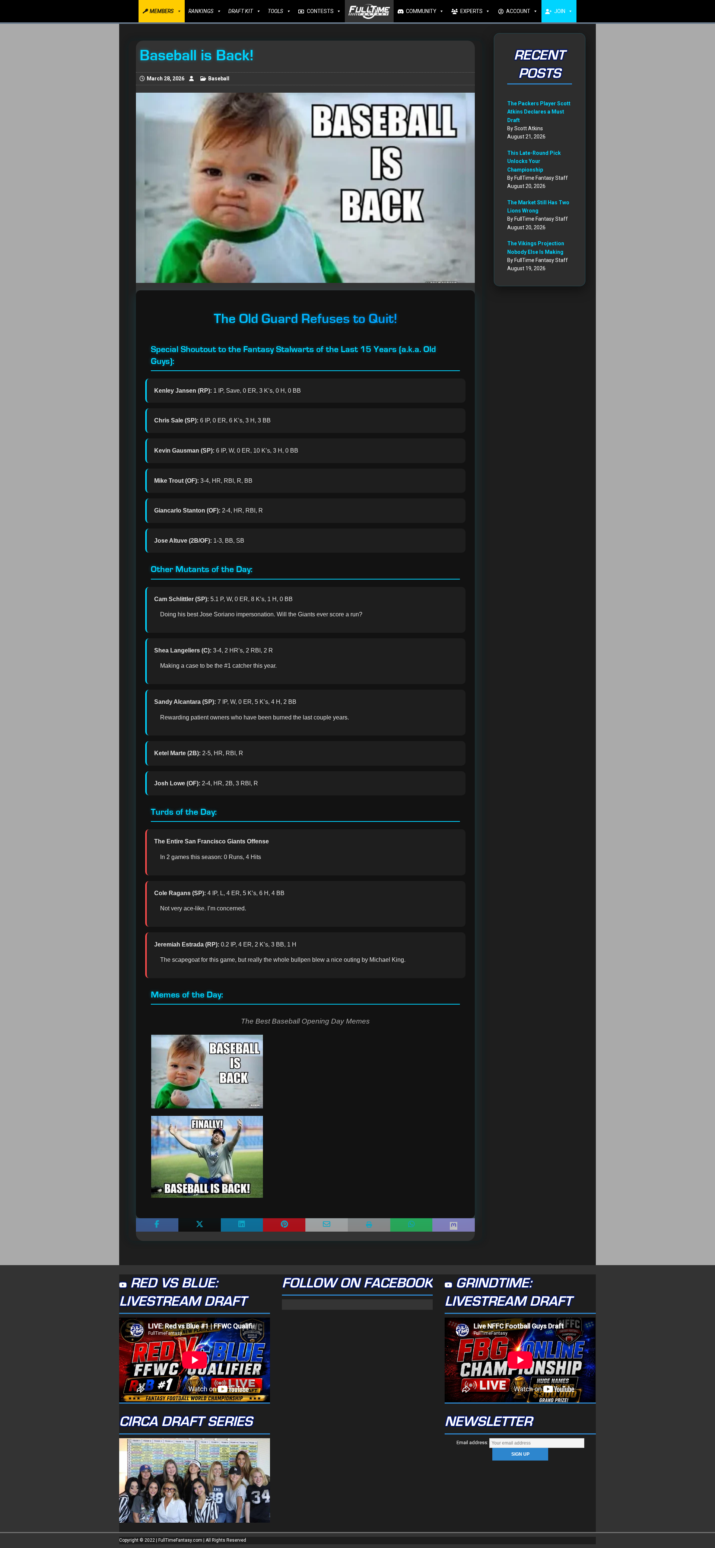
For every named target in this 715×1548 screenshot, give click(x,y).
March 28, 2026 (165, 79)
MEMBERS (162, 11)
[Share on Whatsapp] (411, 1225)
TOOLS (275, 11)
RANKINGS (200, 11)
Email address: (473, 1442)
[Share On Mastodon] (453, 1225)
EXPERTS (471, 11)
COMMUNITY (421, 11)
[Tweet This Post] (199, 1225)
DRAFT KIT (240, 11)
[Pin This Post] (284, 1225)
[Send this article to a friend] (326, 1225)
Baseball (218, 79)
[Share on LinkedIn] (242, 1225)
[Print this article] (369, 1225)
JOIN (559, 11)
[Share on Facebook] (157, 1225)
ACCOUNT (518, 11)
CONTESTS (320, 11)
